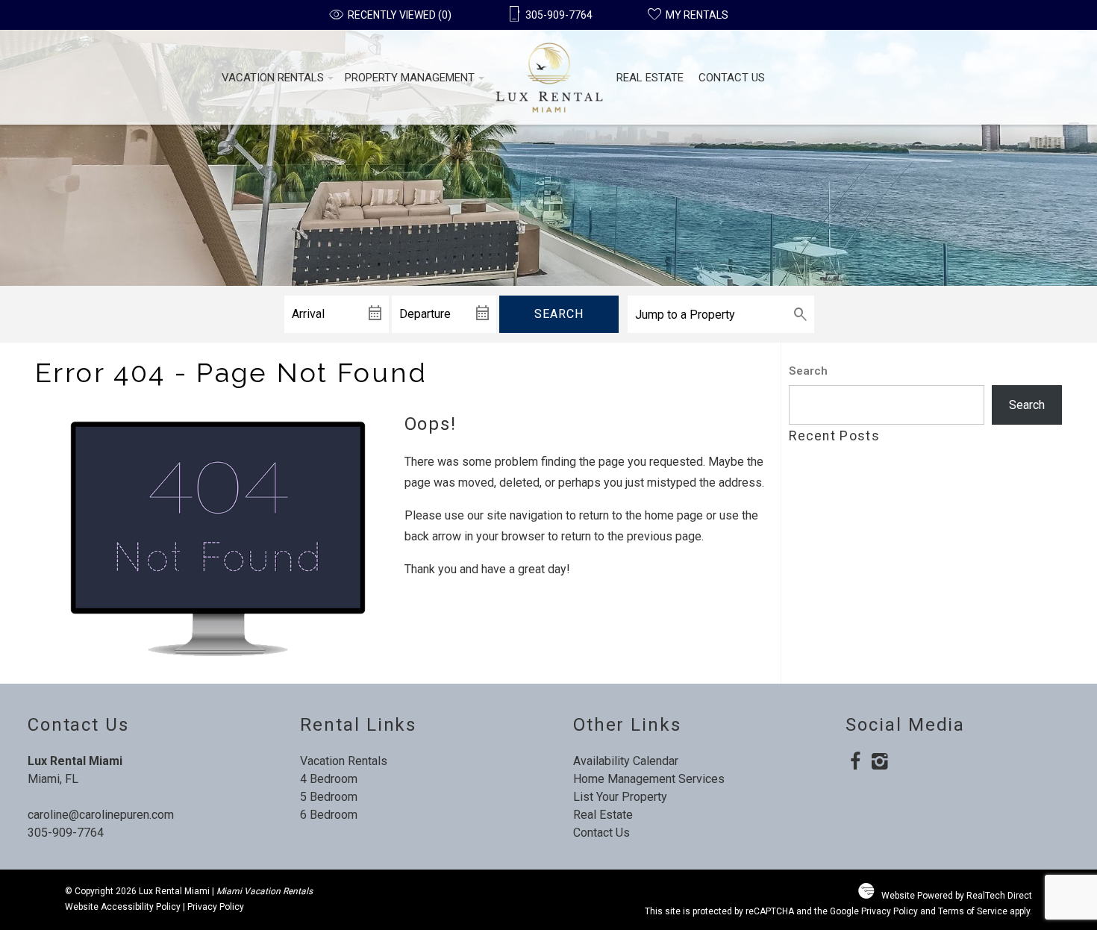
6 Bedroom (328, 815)
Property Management (410, 77)
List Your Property (620, 797)
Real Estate (650, 77)
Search (559, 314)
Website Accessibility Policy (123, 907)
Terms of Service (972, 911)
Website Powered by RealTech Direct (956, 895)
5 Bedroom (328, 797)
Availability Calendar (625, 761)
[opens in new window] (855, 762)
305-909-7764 (66, 833)
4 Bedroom (328, 779)
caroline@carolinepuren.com (101, 815)
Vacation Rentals (273, 77)
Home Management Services (649, 779)
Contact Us (731, 77)
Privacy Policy (215, 907)
